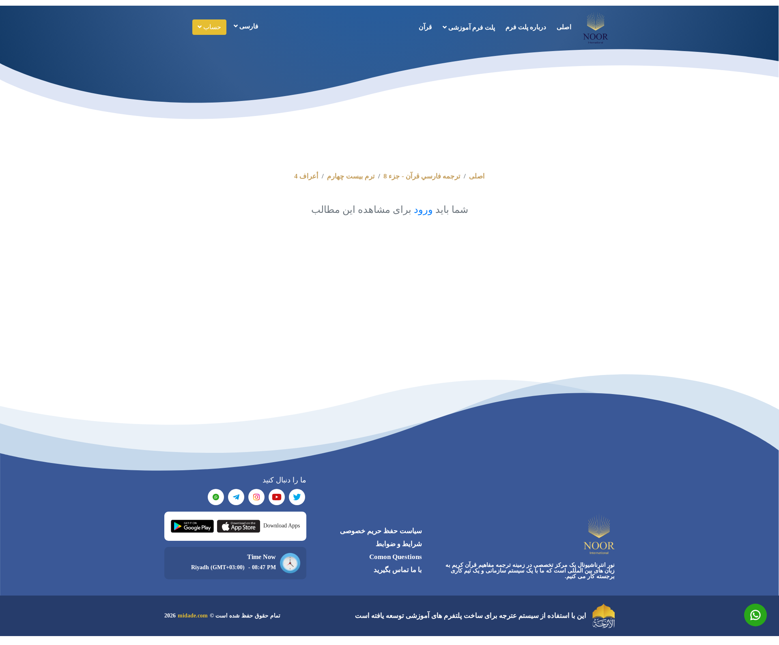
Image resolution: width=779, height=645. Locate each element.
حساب (211, 27)
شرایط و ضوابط (399, 544)
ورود (423, 209)
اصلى (564, 27)
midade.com (193, 616)
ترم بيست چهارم (351, 176)
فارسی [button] (248, 26)
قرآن (425, 27)
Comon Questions (395, 557)
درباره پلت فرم (526, 27)
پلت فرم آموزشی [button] (471, 27)
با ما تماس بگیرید (398, 570)
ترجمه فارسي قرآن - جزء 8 (422, 176)
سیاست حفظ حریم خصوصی (381, 531)
